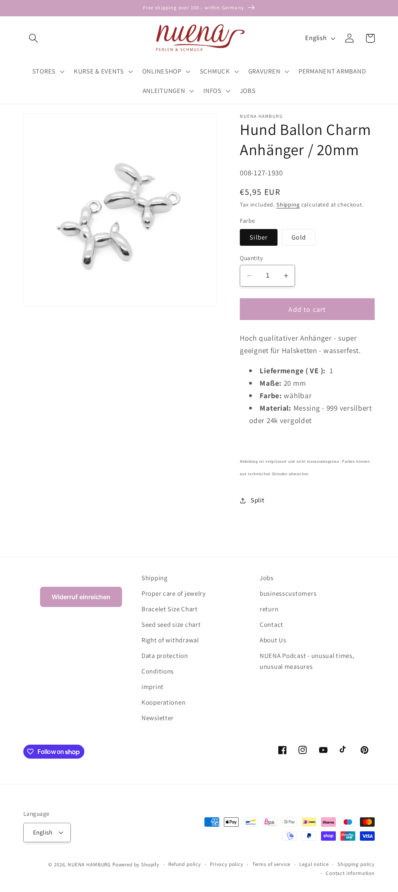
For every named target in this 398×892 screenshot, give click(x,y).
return (269, 609)
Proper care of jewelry (173, 593)
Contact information (350, 873)
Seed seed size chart (171, 624)
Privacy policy (226, 864)
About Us (273, 640)
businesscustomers (288, 593)
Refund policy (184, 864)
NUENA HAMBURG (89, 864)
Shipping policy (356, 864)
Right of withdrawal (170, 640)
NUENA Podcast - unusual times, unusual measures (307, 661)
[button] (33, 38)
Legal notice (313, 864)
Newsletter (157, 718)
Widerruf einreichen (81, 597)
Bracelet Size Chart (169, 609)
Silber (259, 237)
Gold (299, 237)
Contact (271, 624)
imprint (152, 686)
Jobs (267, 578)
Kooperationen (163, 702)
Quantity (251, 258)
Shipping (288, 204)
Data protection (164, 655)
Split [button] (257, 500)
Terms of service (271, 864)
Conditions (157, 671)
